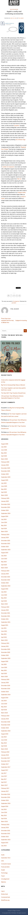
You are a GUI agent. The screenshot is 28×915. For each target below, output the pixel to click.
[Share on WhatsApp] (8, 295)
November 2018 (5, 725)
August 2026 (4, 444)
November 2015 (5, 833)
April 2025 (4, 492)
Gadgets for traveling (21, 320)
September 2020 (5, 658)
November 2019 (5, 688)
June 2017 (4, 776)
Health (3, 870)
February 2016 (5, 824)
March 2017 (4, 785)
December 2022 (5, 576)
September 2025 (5, 477)
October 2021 (5, 619)
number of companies (8, 167)
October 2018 (5, 728)
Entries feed (4, 894)
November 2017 (5, 761)
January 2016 (5, 827)
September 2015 (5, 839)
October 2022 (5, 583)
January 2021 (5, 646)
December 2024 (5, 504)
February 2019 (5, 715)
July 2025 (4, 483)
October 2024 (5, 510)
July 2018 (4, 737)
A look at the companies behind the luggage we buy (13, 381)
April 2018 (4, 746)
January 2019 (5, 718)
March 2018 (4, 749)
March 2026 (4, 459)
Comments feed (5, 897)
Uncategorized (14, 9)
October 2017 (5, 764)
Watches (3, 882)
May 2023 (4, 561)
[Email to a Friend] (17, 295)
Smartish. (17, 125)
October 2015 (5, 836)
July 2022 (4, 592)
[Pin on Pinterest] (19, 295)
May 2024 (4, 525)
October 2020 (5, 655)
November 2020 (5, 652)
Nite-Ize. (19, 179)
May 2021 (4, 634)
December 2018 (5, 722)
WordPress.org (5, 900)
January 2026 (5, 465)
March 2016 (4, 821)
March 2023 (4, 567)
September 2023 (5, 549)
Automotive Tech (5, 857)
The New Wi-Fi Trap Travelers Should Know (13, 393)
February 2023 (5, 570)
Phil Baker (21, 18)
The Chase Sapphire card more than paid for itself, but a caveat (13, 389)
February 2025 (5, 498)
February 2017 (5, 788)
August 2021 (4, 625)
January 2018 (5, 755)
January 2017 (5, 791)
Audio (2, 855)
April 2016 (4, 818)
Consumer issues (6, 864)
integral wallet (22, 192)
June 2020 (4, 667)
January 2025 (5, 501)
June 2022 (4, 595)
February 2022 (5, 607)
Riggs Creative (16, 910)
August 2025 (4, 480)
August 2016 (4, 806)
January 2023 (5, 573)
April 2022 (4, 601)
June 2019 (4, 703)
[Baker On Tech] (14, 2)
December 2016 (5, 794)
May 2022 (4, 598)
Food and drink (5, 867)
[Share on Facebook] (11, 295)
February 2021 (5, 643)
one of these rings (20, 139)
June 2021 (4, 631)
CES (2, 861)
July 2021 (4, 628)
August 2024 (4, 516)
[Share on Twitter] (14, 295)
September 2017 (5, 767)
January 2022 (5, 610)
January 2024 (5, 537)
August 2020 (4, 661)
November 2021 (5, 616)
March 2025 (4, 495)
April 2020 (4, 673)
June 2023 (4, 558)
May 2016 (4, 815)
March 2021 (4, 640)
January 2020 (5, 682)
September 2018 (5, 731)
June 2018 (4, 740)
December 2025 (5, 468)
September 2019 (5, 694)
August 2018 (4, 734)
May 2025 (4, 489)
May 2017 (4, 779)
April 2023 (4, 564)
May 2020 (4, 670)
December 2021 (5, 613)
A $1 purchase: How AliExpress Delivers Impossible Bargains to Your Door (12, 397)
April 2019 (4, 709)
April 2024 (4, 528)
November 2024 (5, 507)
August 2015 (4, 842)
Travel (3, 876)
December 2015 (5, 830)
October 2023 (5, 546)
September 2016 (5, 803)
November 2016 (5, 797)
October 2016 (5, 800)
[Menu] (2, 3)
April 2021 (4, 637)
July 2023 (4, 555)
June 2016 (4, 812)
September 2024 (5, 513)
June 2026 (4, 450)
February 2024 (5, 534)
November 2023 (5, 543)
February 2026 (5, 462)
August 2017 (4, 770)
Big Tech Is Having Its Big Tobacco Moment (13, 385)
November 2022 (5, 580)
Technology (4, 873)
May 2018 (4, 743)
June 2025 (4, 486)
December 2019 (5, 685)
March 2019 (4, 712)
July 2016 (4, 809)
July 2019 (4, 700)
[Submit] (25, 330)
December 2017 (5, 758)
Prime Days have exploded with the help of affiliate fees (7, 320)
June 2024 (4, 522)
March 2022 (4, 604)
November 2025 (5, 471)
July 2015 (4, 845)
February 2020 (5, 679)
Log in (3, 891)
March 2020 (4, 676)
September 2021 (5, 622)
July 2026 (4, 447)
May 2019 (4, 706)
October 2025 (5, 474)
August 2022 (4, 589)
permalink (14, 302)
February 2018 (5, 752)
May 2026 (4, 453)
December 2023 (5, 540)
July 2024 (4, 519)
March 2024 (4, 531)
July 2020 (4, 664)
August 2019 (4, 697)
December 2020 (5, 649)
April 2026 (4, 456)
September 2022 (5, 586)
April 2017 (4, 782)
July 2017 (4, 773)
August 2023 (4, 552)
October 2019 (5, 691)
